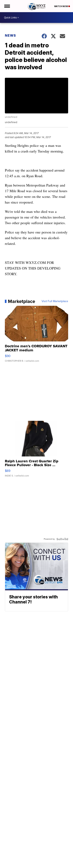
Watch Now (61, 6)
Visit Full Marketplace (55, 301)
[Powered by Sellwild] (62, 539)
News (10, 35)
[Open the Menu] (7, 6)
